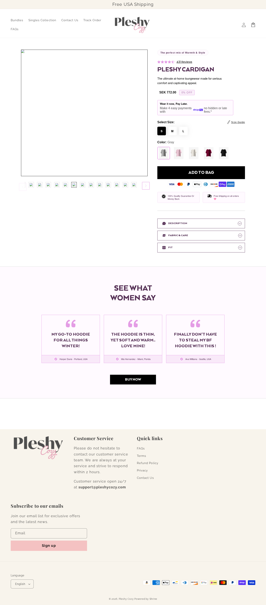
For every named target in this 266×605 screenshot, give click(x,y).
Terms (141, 456)
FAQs (141, 448)
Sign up (49, 545)
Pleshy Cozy (126, 599)
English (20, 584)
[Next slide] (146, 185)
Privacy (142, 470)
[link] (133, 379)
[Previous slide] (23, 184)
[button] (236, 122)
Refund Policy (147, 463)
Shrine (153, 599)
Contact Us (145, 478)
